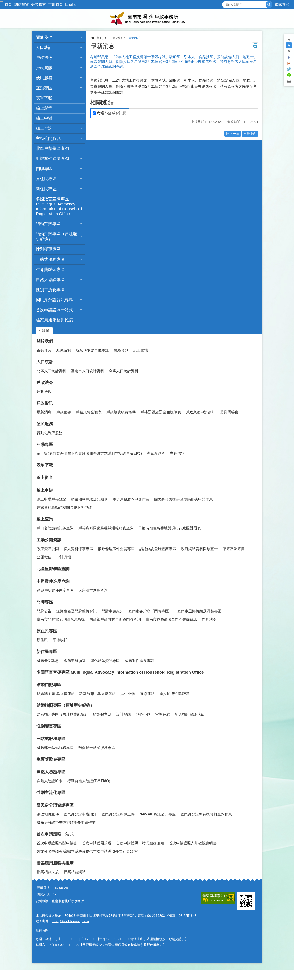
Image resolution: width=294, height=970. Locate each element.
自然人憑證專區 (51, 772)
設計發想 (123, 714)
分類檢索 (38, 4)
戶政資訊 (115, 38)
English (71, 4)
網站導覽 (21, 4)
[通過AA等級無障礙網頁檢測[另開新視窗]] (218, 898)
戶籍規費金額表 (89, 412)
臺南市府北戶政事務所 (147, 18)
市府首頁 (55, 4)
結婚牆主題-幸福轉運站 (56, 694)
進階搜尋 (282, 4)
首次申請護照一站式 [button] (54, 310)
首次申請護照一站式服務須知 (140, 843)
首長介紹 (44, 350)
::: (1, 2)
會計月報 (63, 557)
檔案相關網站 (75, 872)
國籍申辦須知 (75, 661)
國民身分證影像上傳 (118, 814)
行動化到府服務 (49, 433)
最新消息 (135, 38)
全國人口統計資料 (123, 371)
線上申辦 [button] (44, 118)
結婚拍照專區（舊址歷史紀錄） (65, 705)
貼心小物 (127, 694)
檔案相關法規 (48, 872)
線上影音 (44, 108)
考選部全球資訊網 (111, 113)
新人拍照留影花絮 (174, 694)
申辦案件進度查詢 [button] (52, 158)
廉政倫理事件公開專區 (116, 549)
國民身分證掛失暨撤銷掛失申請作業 (183, 499)
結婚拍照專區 (49, 684)
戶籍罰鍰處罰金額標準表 (161, 412)
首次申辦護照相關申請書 (57, 843)
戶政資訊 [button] (44, 67)
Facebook (289, 57)
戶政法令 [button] (44, 57)
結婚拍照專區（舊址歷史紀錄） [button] (56, 236)
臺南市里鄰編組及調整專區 (199, 611)
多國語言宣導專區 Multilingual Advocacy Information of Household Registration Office (59, 206)
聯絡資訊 (121, 350)
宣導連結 (147, 694)
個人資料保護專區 (78, 549)
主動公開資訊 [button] (48, 138)
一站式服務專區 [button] (50, 259)
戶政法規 (44, 392)
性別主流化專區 (50, 289)
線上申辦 (45, 490)
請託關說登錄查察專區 (157, 549)
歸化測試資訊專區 (105, 661)
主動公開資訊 (49, 539)
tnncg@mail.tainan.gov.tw (70, 921)
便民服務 (45, 424)
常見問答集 (229, 412)
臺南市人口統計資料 (87, 371)
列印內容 (255, 45)
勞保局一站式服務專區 (96, 748)
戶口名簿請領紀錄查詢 (55, 528)
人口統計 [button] (44, 47)
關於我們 (45, 341)
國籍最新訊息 (48, 661)
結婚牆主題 (102, 714)
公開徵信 (44, 557)
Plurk (289, 63)
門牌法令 (209, 619)
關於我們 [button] (44, 37)
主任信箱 (177, 453)
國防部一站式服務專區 (55, 748)
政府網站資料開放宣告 (199, 549)
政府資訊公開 (48, 549)
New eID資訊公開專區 (157, 814)
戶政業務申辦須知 (200, 412)
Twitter (289, 69)
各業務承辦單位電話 (92, 350)
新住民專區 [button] (46, 189)
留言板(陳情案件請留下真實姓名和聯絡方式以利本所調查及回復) (89, 453)
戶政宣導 (63, 412)
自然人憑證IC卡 (49, 781)
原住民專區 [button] (46, 179)
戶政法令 (45, 382)
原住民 (42, 640)
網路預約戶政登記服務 (89, 499)
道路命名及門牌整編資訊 (76, 611)
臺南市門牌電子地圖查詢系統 (61, 619)
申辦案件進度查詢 (53, 581)
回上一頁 (232, 133)
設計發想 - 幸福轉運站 (97, 694)
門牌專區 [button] (44, 168)
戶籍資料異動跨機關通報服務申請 (64, 507)
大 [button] (289, 51)
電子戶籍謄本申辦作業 (131, 499)
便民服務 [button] (44, 78)
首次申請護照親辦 (96, 843)
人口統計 (45, 362)
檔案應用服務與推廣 (55, 863)
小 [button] (289, 39)
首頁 (8, 4)
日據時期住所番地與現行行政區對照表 (169, 528)
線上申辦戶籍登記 (51, 499)
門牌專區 (45, 602)
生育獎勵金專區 (50, 269)
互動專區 (45, 444)
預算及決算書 (234, 549)
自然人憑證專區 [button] (50, 279)
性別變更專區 (48, 249)
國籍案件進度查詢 (139, 661)
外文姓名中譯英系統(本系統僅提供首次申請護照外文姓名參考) (87, 851)
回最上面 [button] (249, 133)
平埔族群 (60, 640)
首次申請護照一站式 (55, 834)
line (289, 75)
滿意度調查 (156, 453)
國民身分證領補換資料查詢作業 (206, 814)
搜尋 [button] (269, 4)
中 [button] (289, 45)
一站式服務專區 (51, 738)
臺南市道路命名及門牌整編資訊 (171, 619)
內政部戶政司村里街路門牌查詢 (115, 619)
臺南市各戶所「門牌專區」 (150, 611)
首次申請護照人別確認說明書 (193, 843)
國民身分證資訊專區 (55, 805)
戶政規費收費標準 (121, 412)
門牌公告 (44, 611)
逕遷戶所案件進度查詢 (55, 590)
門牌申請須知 (113, 611)
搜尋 (225, 3)
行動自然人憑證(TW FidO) (88, 781)
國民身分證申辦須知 (80, 814)
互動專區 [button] (44, 88)
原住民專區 (47, 631)
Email (289, 81)
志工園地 (140, 350)
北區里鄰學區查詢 (52, 148)
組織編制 (63, 350)
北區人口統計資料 (51, 371)
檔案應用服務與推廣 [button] (54, 320)
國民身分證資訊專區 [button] (54, 300)
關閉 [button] (45, 330)
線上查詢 (45, 519)
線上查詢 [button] (44, 128)
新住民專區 (47, 651)
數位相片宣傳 (48, 814)
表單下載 (44, 98)
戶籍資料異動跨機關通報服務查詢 (105, 528)
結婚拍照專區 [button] (48, 223)
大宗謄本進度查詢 (93, 590)
